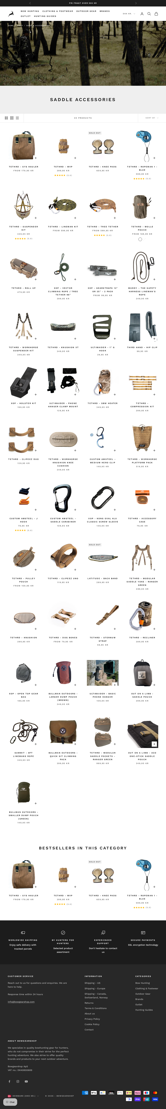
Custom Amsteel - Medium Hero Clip (103, 461)
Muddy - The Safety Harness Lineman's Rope (142, 291)
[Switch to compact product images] (17, 118)
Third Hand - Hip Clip (142, 347)
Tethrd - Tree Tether (102, 227)
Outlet (26, 16)
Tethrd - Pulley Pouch (23, 580)
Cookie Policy (92, 1024)
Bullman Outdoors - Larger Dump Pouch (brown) (63, 697)
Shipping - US (92, 983)
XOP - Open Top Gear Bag (23, 695)
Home (11, 25)
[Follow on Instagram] (17, 1081)
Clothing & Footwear (57, 11)
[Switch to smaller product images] (11, 118)
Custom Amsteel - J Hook (24, 520)
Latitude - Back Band (103, 578)
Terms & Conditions (96, 1008)
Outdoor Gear (86, 11)
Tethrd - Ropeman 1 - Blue (142, 168)
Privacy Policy (92, 1019)
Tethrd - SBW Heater (103, 403)
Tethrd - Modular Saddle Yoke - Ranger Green (142, 581)
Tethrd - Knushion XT (63, 347)
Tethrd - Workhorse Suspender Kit (23, 349)
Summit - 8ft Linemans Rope (23, 754)
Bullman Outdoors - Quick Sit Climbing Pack (63, 756)
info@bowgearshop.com (21, 1001)
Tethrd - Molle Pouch (142, 228)
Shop (20, 25)
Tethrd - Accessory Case (142, 520)
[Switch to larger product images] (6, 118)
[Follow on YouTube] (26, 1081)
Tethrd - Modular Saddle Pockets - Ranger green (103, 756)
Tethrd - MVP (63, 167)
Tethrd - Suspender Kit (23, 228)
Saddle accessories (37, 25)
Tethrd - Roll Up (24, 288)
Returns (89, 1003)
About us (90, 1013)
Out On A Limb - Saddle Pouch (142, 695)
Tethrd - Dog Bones (63, 637)
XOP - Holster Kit (23, 403)
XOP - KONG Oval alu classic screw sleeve (102, 520)
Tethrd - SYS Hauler (23, 167)
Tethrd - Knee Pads (103, 167)
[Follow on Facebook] (9, 1081)
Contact (89, 1029)
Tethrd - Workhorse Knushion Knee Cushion (63, 462)
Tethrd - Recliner (142, 637)
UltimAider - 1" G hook (103, 349)
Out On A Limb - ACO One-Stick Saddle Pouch (142, 756)
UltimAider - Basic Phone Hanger (103, 695)
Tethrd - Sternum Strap (103, 639)
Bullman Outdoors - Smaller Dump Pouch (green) (24, 815)
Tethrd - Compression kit (142, 405)
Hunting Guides (45, 16)
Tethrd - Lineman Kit (63, 227)
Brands (105, 11)
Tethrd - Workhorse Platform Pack (142, 461)
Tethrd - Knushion (23, 637)
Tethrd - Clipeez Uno (63, 578)
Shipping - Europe (95, 988)
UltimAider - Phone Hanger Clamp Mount (63, 405)
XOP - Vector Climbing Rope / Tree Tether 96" (63, 291)
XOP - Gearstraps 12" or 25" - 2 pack (103, 289)
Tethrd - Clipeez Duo (23, 459)
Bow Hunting (30, 11)
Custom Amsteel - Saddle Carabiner (63, 520)
